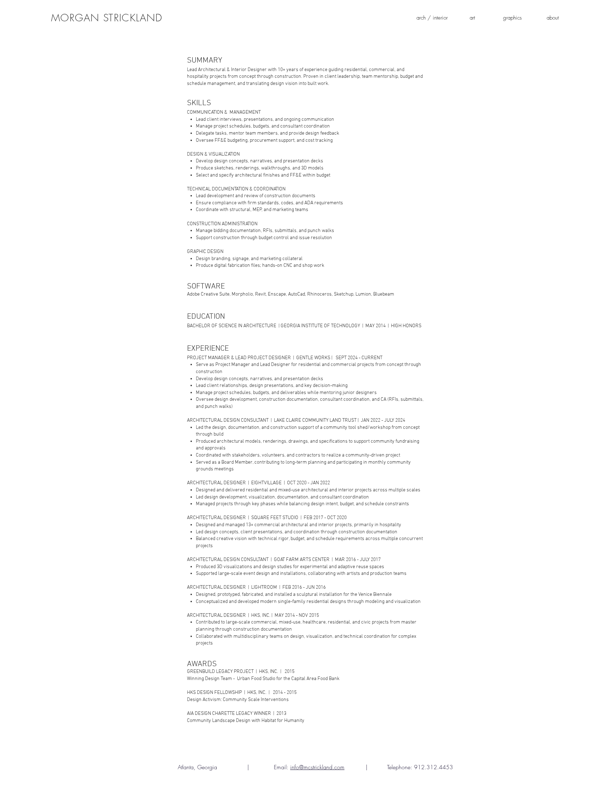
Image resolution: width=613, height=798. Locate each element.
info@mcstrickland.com (317, 767)
